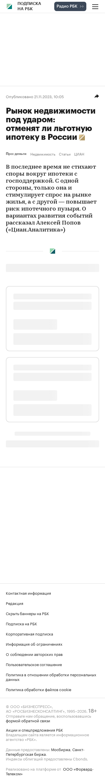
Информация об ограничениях (34, 644)
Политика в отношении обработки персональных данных (51, 676)
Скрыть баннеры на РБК (27, 613)
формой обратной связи (28, 720)
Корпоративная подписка (29, 633)
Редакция (14, 603)
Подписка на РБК (21, 623)
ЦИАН (79, 154)
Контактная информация (28, 593)
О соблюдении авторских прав (34, 654)
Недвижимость (42, 154)
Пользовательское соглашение (34, 664)
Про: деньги (17, 154)
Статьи (65, 154)
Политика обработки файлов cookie (38, 689)
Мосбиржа (60, 749)
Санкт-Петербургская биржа (45, 751)
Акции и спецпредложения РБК (34, 729)
